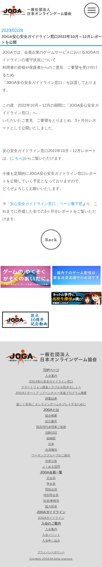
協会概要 (51, 415)
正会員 (51, 478)
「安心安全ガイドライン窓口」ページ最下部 (44, 204)
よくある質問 (51, 466)
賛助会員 (51, 489)
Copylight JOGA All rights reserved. (51, 558)
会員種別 (51, 449)
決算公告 (51, 461)
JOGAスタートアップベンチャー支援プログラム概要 (51, 392)
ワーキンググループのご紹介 (51, 455)
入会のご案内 (51, 523)
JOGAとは (51, 410)
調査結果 (51, 398)
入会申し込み (51, 540)
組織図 (51, 438)
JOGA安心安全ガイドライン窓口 (51, 381)
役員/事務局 (51, 500)
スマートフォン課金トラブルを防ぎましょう (51, 387)
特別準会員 (51, 495)
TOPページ (51, 370)
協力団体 (51, 506)
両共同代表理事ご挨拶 (51, 426)
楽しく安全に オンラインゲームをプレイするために (51, 404)
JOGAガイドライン (51, 512)
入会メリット (51, 534)
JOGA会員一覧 (51, 472)
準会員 (51, 483)
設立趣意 (51, 421)
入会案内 (51, 375)
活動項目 (51, 432)
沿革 (51, 444)
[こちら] (17, 158)
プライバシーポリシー (51, 552)
